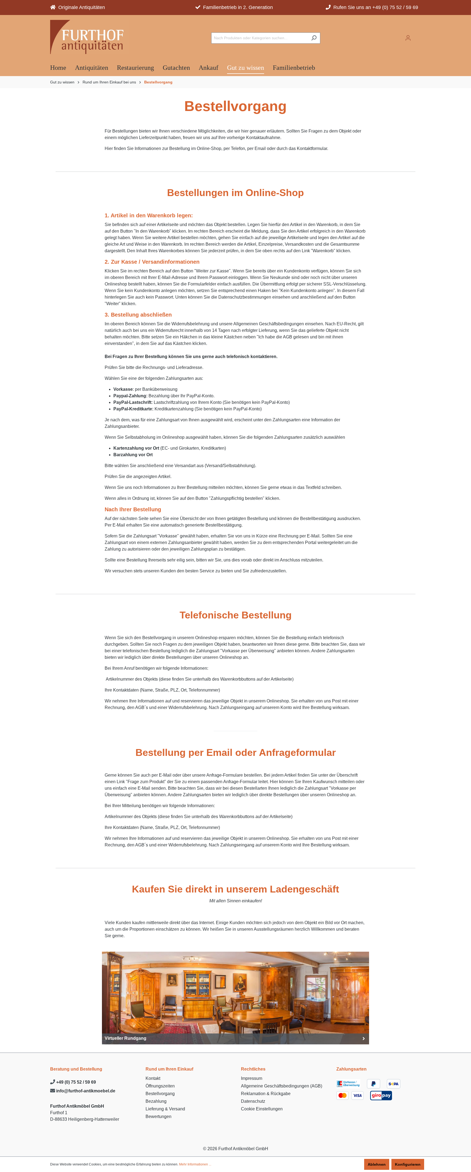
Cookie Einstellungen (262, 1109)
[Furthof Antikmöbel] (89, 37)
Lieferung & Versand (165, 1109)
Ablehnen (377, 1164)
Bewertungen (158, 1116)
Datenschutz (253, 1101)
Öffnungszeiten (160, 1086)
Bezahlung (156, 1101)
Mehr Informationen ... (195, 1164)
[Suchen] (313, 38)
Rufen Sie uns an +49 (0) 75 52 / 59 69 (374, 7)
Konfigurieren (408, 1164)
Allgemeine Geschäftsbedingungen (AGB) (281, 1086)
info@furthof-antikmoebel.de (85, 1091)
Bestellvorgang (160, 1093)
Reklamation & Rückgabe (266, 1093)
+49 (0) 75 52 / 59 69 (75, 1082)
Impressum (251, 1078)
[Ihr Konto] (408, 38)
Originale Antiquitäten (80, 7)
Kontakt (153, 1078)
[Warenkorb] (417, 36)
